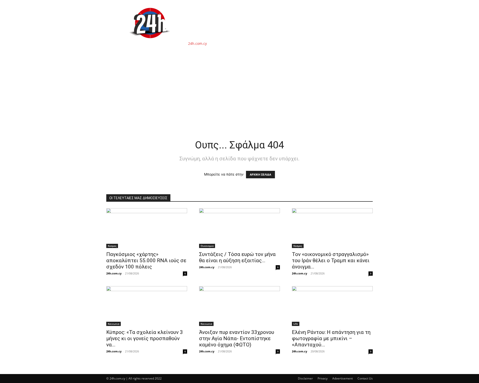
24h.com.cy (113, 273)
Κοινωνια (113, 323)
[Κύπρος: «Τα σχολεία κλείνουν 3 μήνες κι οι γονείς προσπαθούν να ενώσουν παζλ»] (146, 306)
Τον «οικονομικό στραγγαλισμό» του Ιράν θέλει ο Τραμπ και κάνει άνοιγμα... (330, 260)
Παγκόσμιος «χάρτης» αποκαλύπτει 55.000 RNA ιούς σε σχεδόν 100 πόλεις (146, 260)
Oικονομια (207, 246)
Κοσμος (112, 246)
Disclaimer (305, 378)
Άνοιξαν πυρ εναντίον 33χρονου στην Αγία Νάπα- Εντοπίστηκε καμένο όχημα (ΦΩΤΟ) (236, 338)
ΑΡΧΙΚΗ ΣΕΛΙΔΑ (260, 174)
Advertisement (342, 378)
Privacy (323, 378)
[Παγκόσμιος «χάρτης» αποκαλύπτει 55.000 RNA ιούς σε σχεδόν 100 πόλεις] (146, 228)
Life (295, 323)
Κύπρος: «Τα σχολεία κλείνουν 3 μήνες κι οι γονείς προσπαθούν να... (144, 338)
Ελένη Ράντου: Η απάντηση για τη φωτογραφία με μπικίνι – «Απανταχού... (331, 338)
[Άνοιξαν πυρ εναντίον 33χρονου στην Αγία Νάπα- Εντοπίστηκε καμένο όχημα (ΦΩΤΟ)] (239, 306)
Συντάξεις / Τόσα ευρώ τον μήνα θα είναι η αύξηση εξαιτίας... (237, 257)
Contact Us (365, 378)
